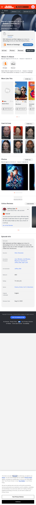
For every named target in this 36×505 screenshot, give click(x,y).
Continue (18, 501)
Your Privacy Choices (27, 321)
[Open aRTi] (33, 7)
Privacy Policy (28, 477)
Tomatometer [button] (10, 35)
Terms (3, 477)
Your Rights (22, 480)
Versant (15, 475)
